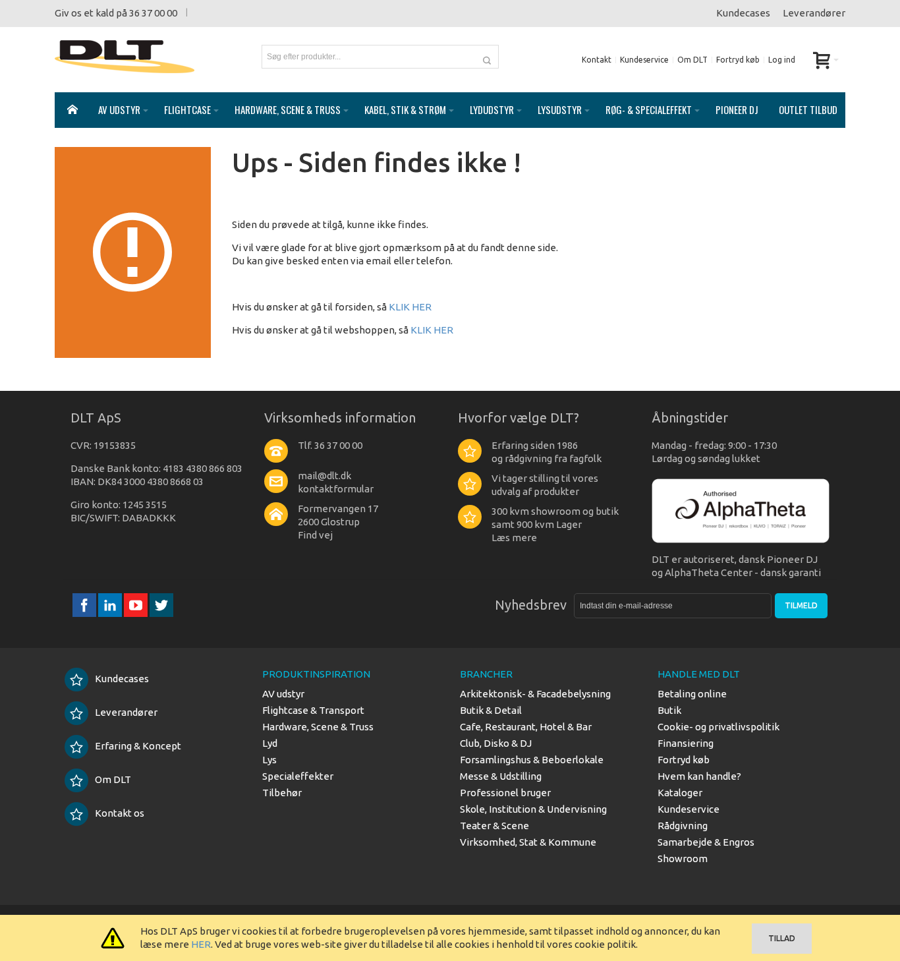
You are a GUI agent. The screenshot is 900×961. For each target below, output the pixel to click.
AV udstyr (283, 693)
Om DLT (692, 59)
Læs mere (514, 537)
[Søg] (487, 56)
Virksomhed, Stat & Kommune (528, 842)
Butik (669, 710)
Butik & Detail (491, 710)
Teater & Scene (494, 825)
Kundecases (743, 12)
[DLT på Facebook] (85, 604)
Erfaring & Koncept (138, 745)
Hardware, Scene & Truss (318, 726)
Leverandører (814, 12)
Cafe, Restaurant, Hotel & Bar (526, 726)
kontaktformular (336, 488)
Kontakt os (119, 813)
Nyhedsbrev (531, 604)
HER (201, 944)
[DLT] (124, 56)
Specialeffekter (297, 776)
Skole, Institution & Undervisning (533, 809)
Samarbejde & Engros (706, 842)
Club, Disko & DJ (496, 743)
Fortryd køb (738, 59)
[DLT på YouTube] (137, 604)
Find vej (315, 534)
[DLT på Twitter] (161, 604)
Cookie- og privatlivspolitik (718, 726)
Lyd (269, 743)
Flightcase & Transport (313, 710)
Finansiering (686, 743)
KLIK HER (410, 306)
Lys (269, 759)
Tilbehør (282, 792)
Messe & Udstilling (501, 776)
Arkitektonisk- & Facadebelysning (535, 693)
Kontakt (596, 59)
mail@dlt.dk (324, 475)
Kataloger (680, 792)
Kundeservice (644, 59)
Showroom (683, 858)
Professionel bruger (505, 792)
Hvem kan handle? (699, 776)
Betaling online (692, 693)
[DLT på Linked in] (111, 604)
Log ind (781, 59)
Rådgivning (683, 825)
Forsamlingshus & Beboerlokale (532, 759)
